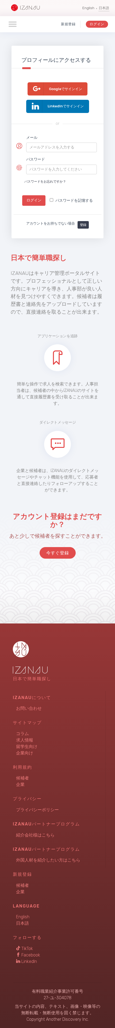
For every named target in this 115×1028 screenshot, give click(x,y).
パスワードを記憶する (74, 200)
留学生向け (26, 746)
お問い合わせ (29, 708)
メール (31, 137)
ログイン (97, 24)
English (88, 8)
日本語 (104, 8)
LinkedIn (28, 961)
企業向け (24, 753)
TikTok (26, 948)
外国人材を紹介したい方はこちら (48, 860)
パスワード (35, 159)
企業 (20, 784)
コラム (22, 733)
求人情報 (24, 740)
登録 (83, 225)
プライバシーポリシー (37, 809)
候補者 (22, 778)
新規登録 (68, 24)
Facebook (30, 955)
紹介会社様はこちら (35, 835)
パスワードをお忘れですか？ (45, 181)
